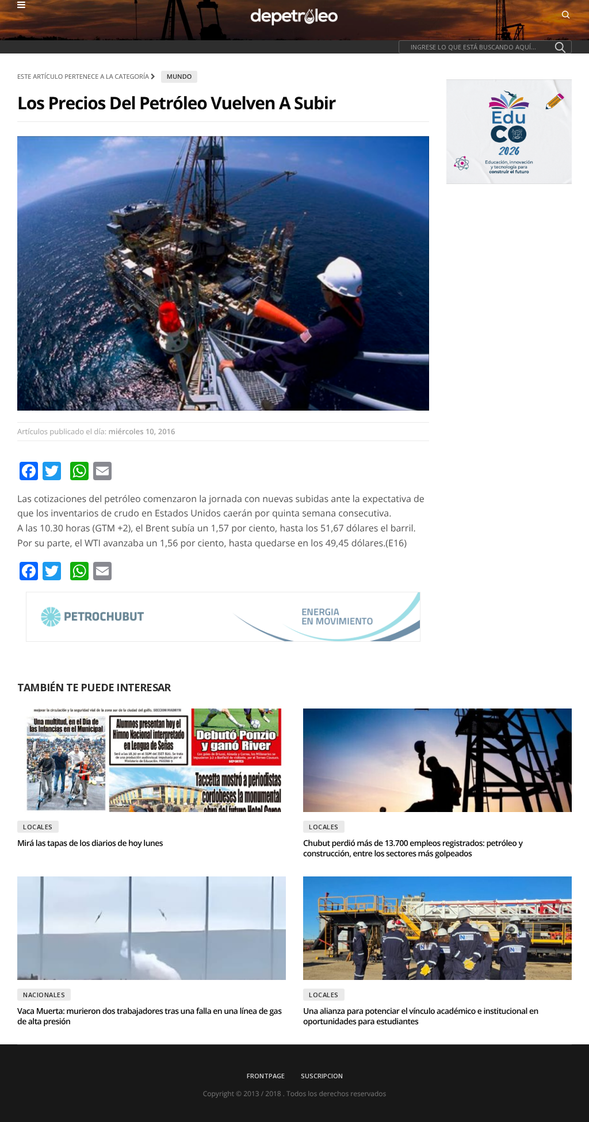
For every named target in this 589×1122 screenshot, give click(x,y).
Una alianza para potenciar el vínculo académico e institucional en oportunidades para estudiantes (420, 1016)
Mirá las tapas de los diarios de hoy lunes (90, 843)
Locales (38, 826)
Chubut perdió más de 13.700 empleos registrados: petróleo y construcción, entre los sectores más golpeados (412, 848)
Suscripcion (322, 1075)
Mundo (179, 76)
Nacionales (44, 994)
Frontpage (266, 1075)
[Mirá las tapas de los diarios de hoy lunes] (151, 760)
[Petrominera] (223, 616)
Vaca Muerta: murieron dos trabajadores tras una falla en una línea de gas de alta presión (149, 1016)
